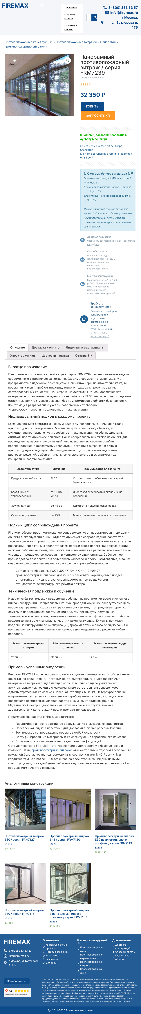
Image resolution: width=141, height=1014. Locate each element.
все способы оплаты (98, 268)
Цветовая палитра (55, 355)
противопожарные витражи (52, 750)
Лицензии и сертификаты (85, 347)
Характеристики (22, 355)
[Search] (95, 17)
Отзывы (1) (83, 355)
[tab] (18, 348)
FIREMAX (15, 5)
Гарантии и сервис (70, 27)
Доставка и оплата (45, 347)
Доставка (71, 7)
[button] (42, 5)
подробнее (93, 244)
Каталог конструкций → (92, 942)
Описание (17, 347)
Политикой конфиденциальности (91, 987)
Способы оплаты (69, 16)
